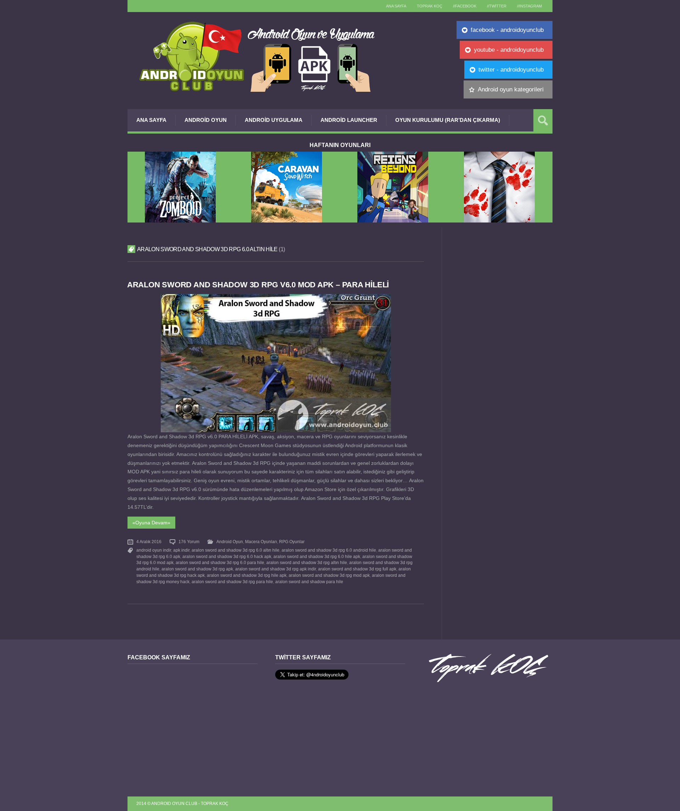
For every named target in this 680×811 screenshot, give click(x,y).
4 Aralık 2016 (149, 541)
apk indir (181, 550)
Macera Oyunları (261, 541)
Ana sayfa (396, 6)
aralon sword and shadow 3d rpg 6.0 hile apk (316, 556)
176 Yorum (188, 541)
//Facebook (464, 6)
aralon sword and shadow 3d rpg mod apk (329, 575)
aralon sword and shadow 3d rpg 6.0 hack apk (226, 556)
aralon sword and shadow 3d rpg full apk (357, 569)
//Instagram (529, 6)
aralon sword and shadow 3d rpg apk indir (275, 569)
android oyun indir (153, 550)
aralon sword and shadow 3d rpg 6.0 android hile (329, 550)
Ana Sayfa (151, 120)
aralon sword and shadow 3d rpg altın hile (306, 562)
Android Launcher (349, 120)
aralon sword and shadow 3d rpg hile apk (247, 575)
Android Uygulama (273, 120)
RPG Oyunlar (292, 541)
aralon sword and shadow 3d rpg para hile (232, 581)
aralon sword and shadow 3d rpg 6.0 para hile (220, 562)
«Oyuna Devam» (151, 522)
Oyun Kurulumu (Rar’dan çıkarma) (447, 120)
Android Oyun (206, 120)
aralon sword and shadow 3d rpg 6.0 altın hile (235, 550)
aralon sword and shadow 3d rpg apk (197, 569)
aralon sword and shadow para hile (309, 581)
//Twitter (496, 6)
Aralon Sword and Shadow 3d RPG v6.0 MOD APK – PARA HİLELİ (258, 284)
